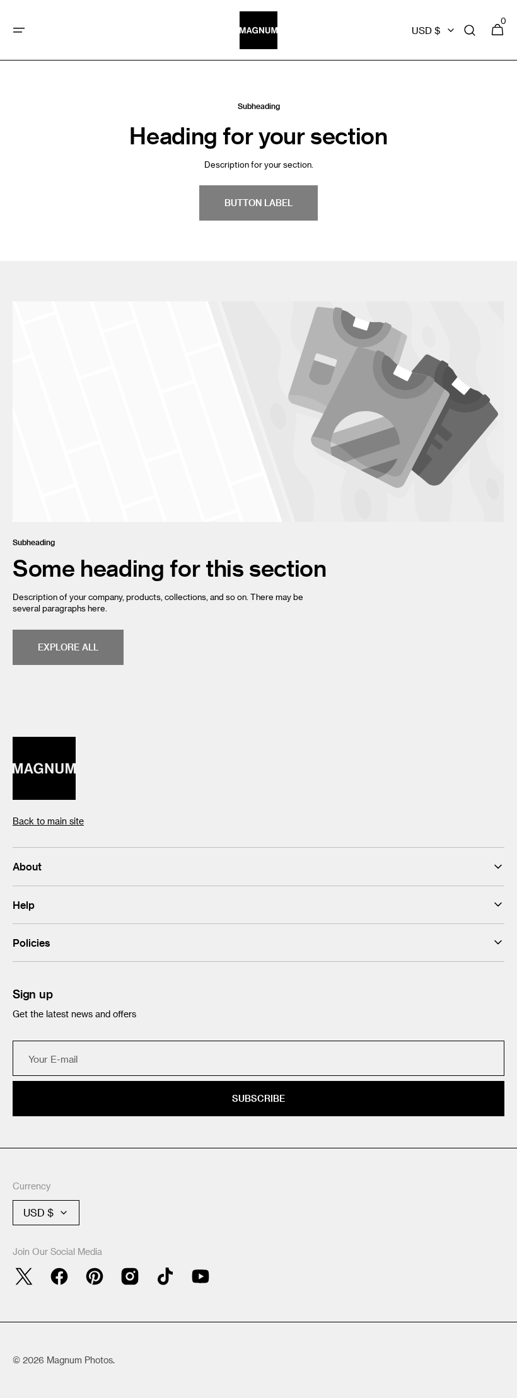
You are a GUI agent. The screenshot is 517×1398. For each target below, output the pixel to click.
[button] (19, 30)
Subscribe (258, 1098)
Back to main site (48, 821)
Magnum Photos (80, 1360)
